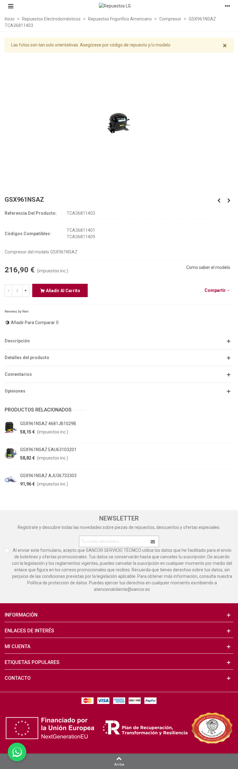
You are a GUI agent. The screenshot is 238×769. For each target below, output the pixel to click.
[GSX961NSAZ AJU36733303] (11, 479)
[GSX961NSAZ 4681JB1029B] (11, 427)
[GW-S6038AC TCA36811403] (228, 200)
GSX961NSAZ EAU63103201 (48, 449)
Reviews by (17, 312)
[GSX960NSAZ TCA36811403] (218, 200)
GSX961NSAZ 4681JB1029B (48, 423)
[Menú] (10, 6)
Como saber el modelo (208, 267)
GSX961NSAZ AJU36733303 (48, 475)
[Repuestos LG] (119, 5)
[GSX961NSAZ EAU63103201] (11, 453)
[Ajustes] (227, 6)
